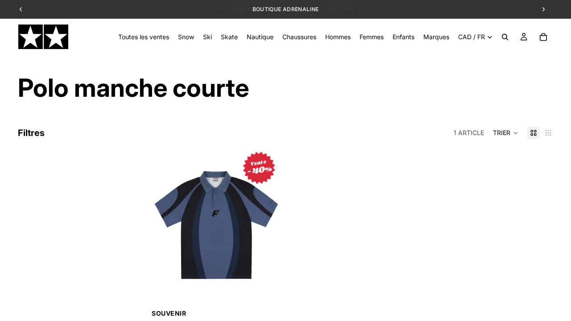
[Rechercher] (505, 37)
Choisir (274, 294)
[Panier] (543, 37)
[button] (505, 133)
